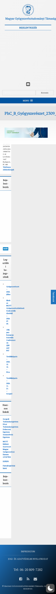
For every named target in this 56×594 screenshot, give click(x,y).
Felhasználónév (14, 34)
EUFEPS (6, 461)
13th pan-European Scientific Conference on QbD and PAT (11, 340)
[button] (50, 588)
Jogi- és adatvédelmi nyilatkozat (28, 558)
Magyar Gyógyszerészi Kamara (9, 452)
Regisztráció (40, 68)
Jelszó (9, 46)
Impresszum (28, 551)
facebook (53, 297)
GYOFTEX (7, 457)
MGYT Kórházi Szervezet (7, 444)
